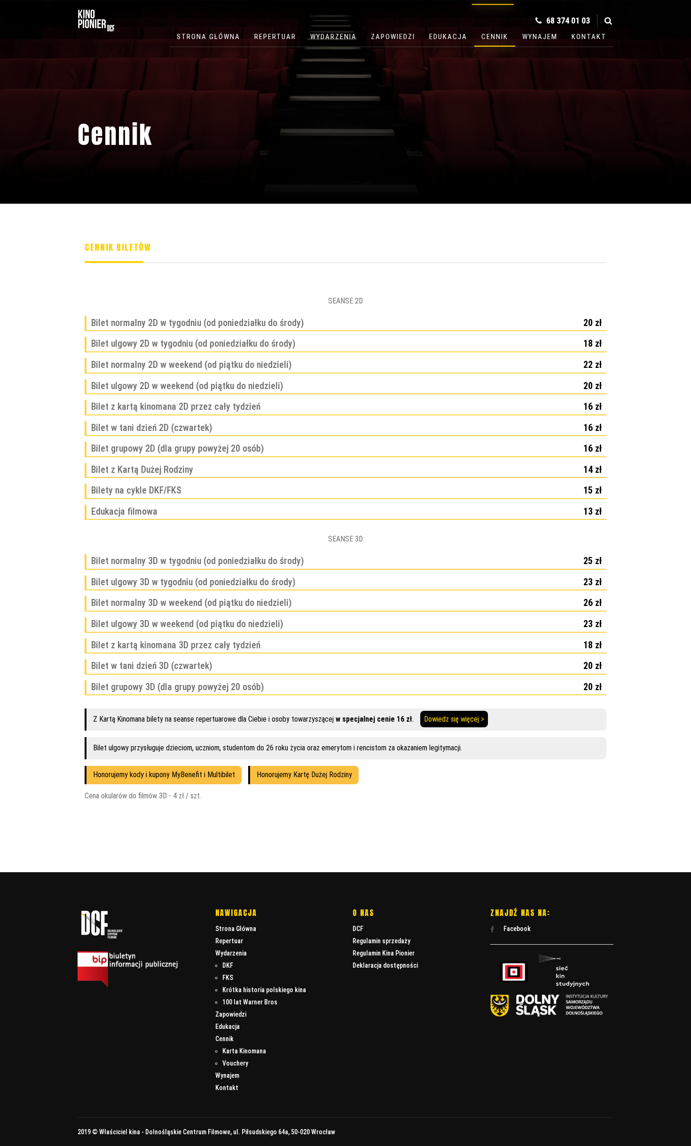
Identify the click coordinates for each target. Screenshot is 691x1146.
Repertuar (275, 36)
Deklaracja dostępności (385, 965)
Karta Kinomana (244, 1051)
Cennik (494, 36)
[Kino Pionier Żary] (96, 32)
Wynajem (540, 36)
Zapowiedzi (393, 36)
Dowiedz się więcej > (454, 719)
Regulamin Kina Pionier (384, 953)
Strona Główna (208, 36)
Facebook (516, 928)
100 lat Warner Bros (249, 1002)
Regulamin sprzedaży (381, 941)
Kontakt (589, 36)
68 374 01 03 (567, 20)
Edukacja (448, 36)
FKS (227, 977)
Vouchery (235, 1063)
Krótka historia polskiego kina (264, 990)
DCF (358, 928)
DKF (227, 965)
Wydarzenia (333, 36)
